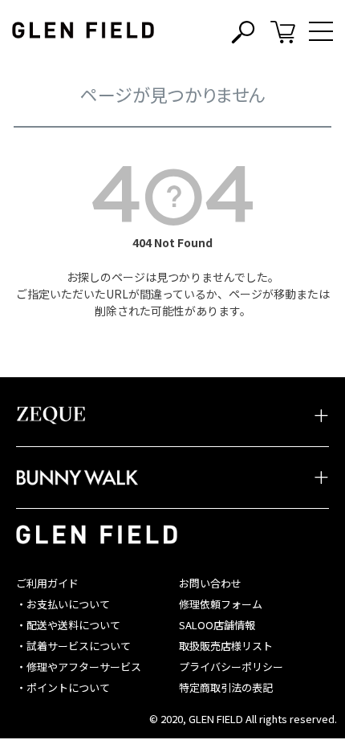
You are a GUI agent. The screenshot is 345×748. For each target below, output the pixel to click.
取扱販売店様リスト (226, 645)
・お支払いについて (63, 604)
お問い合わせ (210, 583)
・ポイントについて (63, 687)
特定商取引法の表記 (226, 687)
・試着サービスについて (73, 645)
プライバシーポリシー (231, 666)
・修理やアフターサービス (78, 666)
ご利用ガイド (47, 583)
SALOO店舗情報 (217, 624)
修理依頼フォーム (220, 604)
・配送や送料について (68, 624)
